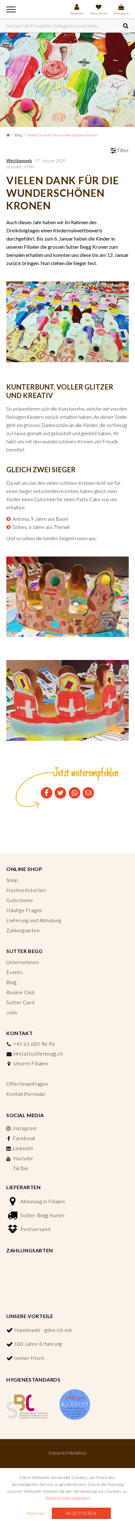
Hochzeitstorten (26, 890)
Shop (12, 880)
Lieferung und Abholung (33, 920)
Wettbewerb (19, 160)
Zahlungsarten (23, 930)
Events (14, 972)
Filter (122, 150)
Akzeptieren (81, 1513)
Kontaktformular (26, 1094)
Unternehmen (22, 962)
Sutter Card (20, 1002)
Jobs (12, 1012)
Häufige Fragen (24, 910)
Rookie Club (20, 992)
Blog (18, 135)
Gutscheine (19, 900)
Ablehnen (35, 1513)
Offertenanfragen (27, 1084)
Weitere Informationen (67, 1498)
